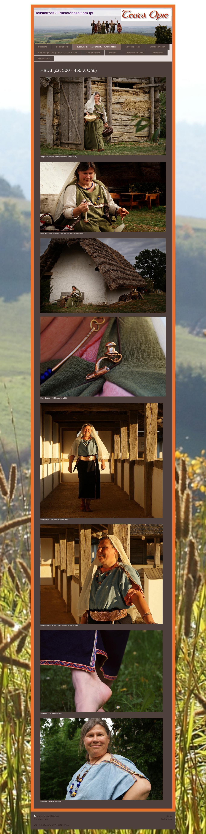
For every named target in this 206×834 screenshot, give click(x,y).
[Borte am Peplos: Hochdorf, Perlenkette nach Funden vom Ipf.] (103, 197)
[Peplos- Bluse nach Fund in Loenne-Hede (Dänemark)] (101, 574)
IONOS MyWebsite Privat (56, 825)
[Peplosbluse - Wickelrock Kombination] (101, 460)
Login (169, 816)
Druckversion (43, 816)
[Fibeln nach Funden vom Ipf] (101, 759)
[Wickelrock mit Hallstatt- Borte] (101, 671)
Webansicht (166, 819)
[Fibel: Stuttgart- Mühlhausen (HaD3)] (103, 356)
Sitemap (55, 816)
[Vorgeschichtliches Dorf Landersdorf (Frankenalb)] (103, 116)
